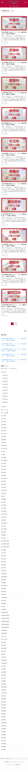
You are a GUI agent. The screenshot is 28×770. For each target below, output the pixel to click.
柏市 (4, 606)
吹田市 (4, 484)
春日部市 (5, 576)
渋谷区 (4, 651)
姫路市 (4, 520)
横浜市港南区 (6, 621)
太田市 (4, 517)
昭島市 (4, 579)
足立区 (4, 740)
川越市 (4, 549)
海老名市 (5, 648)
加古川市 (5, 445)
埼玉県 (4, 493)
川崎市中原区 (6, 541)
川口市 (4, 538)
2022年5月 (5, 396)
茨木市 (4, 702)
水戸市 (4, 636)
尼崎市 (4, 532)
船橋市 (4, 690)
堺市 (4, 496)
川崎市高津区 (6, 546)
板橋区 (4, 603)
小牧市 (4, 526)
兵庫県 (4, 436)
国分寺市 (5, 490)
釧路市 (4, 743)
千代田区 (5, 460)
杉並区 (4, 591)
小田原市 (5, 529)
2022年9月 (5, 387)
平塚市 (4, 558)
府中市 (4, 561)
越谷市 (4, 737)
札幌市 (4, 588)
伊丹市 (4, 430)
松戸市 (4, 600)
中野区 (4, 424)
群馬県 (4, 684)
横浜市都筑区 (6, 624)
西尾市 (4, 719)
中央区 (4, 421)
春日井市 (5, 573)
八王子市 (5, 433)
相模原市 (5, 660)
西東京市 (5, 722)
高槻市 (4, 749)
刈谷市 (4, 442)
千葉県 (4, 469)
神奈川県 (5, 663)
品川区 (4, 487)
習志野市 (5, 687)
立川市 (4, 678)
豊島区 (4, 728)
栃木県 (4, 609)
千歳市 (4, 463)
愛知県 (4, 564)
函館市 (4, 439)
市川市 (4, 552)
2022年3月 (5, 402)
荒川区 (4, 707)
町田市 (4, 657)
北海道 (4, 457)
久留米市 (5, 427)
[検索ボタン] (2, 2)
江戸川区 (5, 639)
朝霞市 (4, 582)
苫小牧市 (5, 693)
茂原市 (4, 695)
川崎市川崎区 (6, 543)
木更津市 (5, 585)
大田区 (4, 505)
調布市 (4, 725)
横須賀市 (5, 630)
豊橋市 (4, 734)
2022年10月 (5, 384)
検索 (25, 330)
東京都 (4, 594)
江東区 (4, 642)
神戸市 (4, 666)
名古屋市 (5, 478)
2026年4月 (5, 375)
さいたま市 (5, 409)
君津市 (4, 481)
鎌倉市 (4, 746)
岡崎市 (4, 535)
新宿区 (4, 570)
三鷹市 (4, 415)
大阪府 (4, 511)
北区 (4, 451)
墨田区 (4, 499)
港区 (4, 654)
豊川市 (4, 731)
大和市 (4, 502)
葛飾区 (4, 710)
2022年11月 (5, 381)
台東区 (4, 475)
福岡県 (4, 672)
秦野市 (4, 675)
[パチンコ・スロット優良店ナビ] (14, 2)
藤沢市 (4, 713)
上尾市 (4, 418)
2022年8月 (5, 390)
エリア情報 (5, 412)
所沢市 (4, 567)
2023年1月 (5, 378)
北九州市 (5, 448)
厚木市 (4, 472)
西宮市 (4, 716)
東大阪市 (5, 597)
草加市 (4, 704)
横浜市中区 (5, 612)
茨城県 (4, 698)
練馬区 (4, 681)
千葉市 (4, 466)
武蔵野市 (5, 633)
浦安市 (4, 645)
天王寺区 (5, 514)
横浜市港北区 (6, 618)
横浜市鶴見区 (6, 627)
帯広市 (4, 555)
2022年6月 (5, 393)
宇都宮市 (5, 523)
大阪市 (4, 508)
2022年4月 (5, 399)
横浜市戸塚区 (6, 615)
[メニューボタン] (25, 2)
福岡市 (4, 669)
